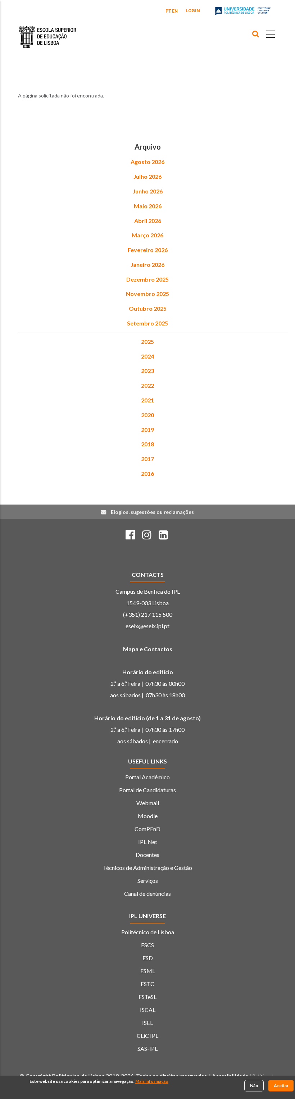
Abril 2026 (147, 220)
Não (254, 1085)
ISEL (147, 1022)
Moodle (148, 815)
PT (168, 11)
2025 (147, 341)
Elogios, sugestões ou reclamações (152, 512)
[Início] (47, 31)
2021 (147, 400)
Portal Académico (147, 777)
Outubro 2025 (148, 308)
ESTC (147, 983)
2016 (147, 473)
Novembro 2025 (147, 293)
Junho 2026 (148, 191)
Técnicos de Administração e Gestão (147, 867)
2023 (147, 370)
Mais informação (151, 1081)
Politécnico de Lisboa (147, 932)
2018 (147, 444)
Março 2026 (147, 235)
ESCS (147, 944)
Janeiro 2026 (147, 264)
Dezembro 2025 (147, 279)
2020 (147, 414)
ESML (147, 970)
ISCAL (147, 1009)
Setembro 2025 (147, 323)
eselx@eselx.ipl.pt (147, 626)
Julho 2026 (147, 176)
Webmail (147, 802)
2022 (147, 385)
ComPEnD (147, 828)
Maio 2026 (148, 205)
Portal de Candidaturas (147, 789)
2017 (147, 458)
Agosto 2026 (147, 161)
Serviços (147, 880)
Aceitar (281, 1085)
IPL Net (147, 841)
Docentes (147, 854)
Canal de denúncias (147, 893)
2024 (147, 356)
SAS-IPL (147, 1048)
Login (193, 10)
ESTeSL (147, 996)
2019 (147, 429)
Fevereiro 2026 (148, 249)
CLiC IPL (147, 1035)
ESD (147, 957)
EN (175, 11)
